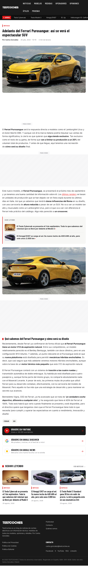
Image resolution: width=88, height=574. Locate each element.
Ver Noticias (80, 466)
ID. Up (63, 17)
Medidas (48, 3)
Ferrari (6, 421)
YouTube (61, 551)
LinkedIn (73, 551)
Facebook (49, 551)
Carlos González (11, 40)
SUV (14, 421)
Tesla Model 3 (36, 17)
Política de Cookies (9, 546)
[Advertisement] (49, 110)
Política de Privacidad (10, 542)
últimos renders (69, 194)
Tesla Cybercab (20, 17)
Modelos (38, 3)
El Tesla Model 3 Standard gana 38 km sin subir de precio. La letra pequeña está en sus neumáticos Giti (72, 495)
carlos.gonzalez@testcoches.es (58, 546)
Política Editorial (8, 549)
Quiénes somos (51, 528)
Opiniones (74, 3)
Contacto (49, 525)
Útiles (26, 11)
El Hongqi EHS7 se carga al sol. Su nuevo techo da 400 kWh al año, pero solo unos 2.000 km (44, 494)
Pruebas (36, 11)
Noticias (27, 3)
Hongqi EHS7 (51, 17)
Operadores (61, 3)
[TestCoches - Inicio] (10, 7)
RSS (67, 551)
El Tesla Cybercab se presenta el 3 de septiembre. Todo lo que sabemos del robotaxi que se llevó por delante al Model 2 (15, 495)
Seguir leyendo (14, 466)
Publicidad (50, 522)
